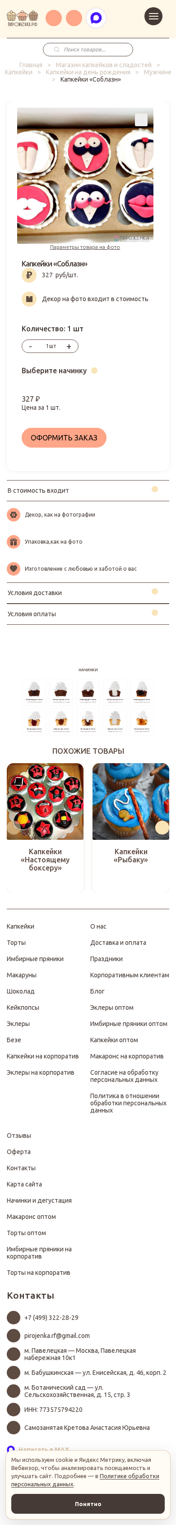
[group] (45, 827)
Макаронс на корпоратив (127, 1056)
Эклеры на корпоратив (40, 1072)
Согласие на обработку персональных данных (124, 1076)
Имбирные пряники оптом (128, 1023)
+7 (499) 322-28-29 (51, 1317)
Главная (30, 65)
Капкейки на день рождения (88, 72)
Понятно (88, 1504)
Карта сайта (24, 1184)
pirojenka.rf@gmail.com (57, 1335)
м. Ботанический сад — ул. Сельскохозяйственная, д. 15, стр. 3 (77, 1391)
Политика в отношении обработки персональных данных (128, 1103)
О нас (98, 926)
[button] (14, 827)
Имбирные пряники (35, 958)
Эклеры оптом (112, 1007)
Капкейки (18, 72)
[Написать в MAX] (96, 18)
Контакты (21, 1168)
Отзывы (19, 1135)
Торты (16, 942)
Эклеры (18, 1023)
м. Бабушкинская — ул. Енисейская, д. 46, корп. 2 (95, 1372)
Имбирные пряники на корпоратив (39, 1253)
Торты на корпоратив (38, 1272)
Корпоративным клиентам (129, 975)
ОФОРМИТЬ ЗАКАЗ (64, 438)
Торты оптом (26, 1232)
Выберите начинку (54, 370)
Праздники (106, 958)
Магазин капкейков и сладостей (104, 65)
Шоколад (21, 991)
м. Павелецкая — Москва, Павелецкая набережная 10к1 (80, 1354)
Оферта (19, 1151)
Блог (97, 991)
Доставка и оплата (118, 942)
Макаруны (22, 975)
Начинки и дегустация (39, 1200)
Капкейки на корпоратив (43, 1056)
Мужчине (157, 72)
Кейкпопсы (23, 1007)
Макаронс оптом (31, 1216)
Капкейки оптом (114, 1040)
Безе (14, 1040)
